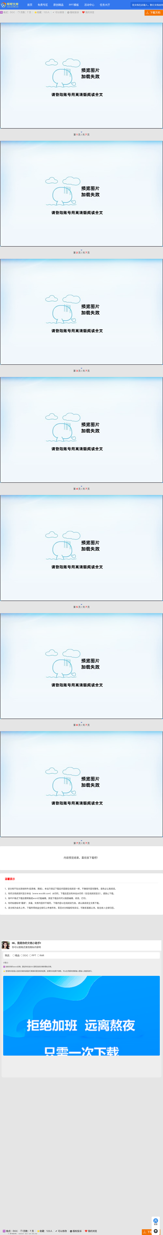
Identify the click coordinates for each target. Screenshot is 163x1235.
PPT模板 (74, 4)
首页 (29, 4)
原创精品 (58, 4)
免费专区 (43, 4)
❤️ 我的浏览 (88, 12)
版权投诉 (73, 12)
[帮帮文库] (9, 5)
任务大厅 (105, 4)
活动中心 (89, 4)
